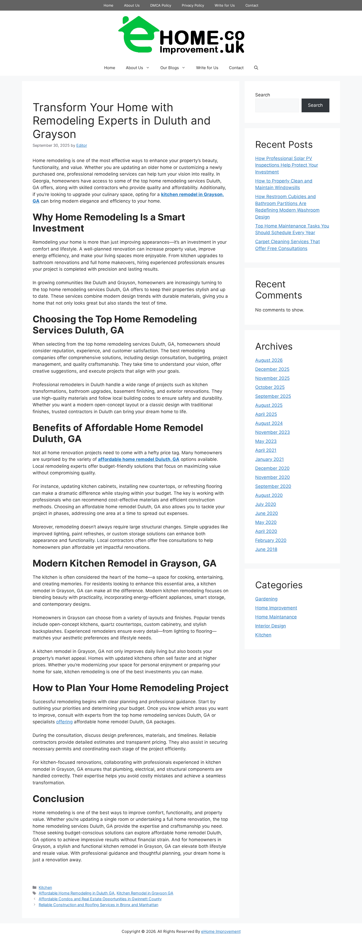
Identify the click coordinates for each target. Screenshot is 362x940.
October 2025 (270, 387)
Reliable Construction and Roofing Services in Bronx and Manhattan (98, 904)
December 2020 (272, 468)
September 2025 (273, 396)
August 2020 (269, 495)
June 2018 (266, 549)
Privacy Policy (193, 5)
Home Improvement (276, 608)
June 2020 (266, 513)
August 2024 (269, 423)
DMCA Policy (160, 5)
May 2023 (266, 441)
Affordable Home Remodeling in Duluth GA (76, 893)
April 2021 (265, 450)
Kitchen (45, 887)
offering (64, 721)
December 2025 (272, 369)
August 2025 (268, 405)
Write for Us (225, 5)
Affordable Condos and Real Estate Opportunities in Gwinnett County (100, 899)
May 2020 (266, 522)
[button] (256, 68)
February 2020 (270, 540)
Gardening (266, 599)
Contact (251, 5)
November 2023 (272, 432)
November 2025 (272, 378)
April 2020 (266, 531)
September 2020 (273, 486)
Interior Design (270, 626)
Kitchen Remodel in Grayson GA (145, 893)
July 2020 (265, 504)
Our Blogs (169, 67)
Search (262, 94)
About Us (132, 5)
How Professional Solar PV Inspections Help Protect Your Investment (286, 165)
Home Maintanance (276, 617)
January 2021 (269, 459)
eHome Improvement (221, 931)
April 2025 (266, 414)
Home (108, 5)
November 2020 (272, 477)
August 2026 (269, 360)
